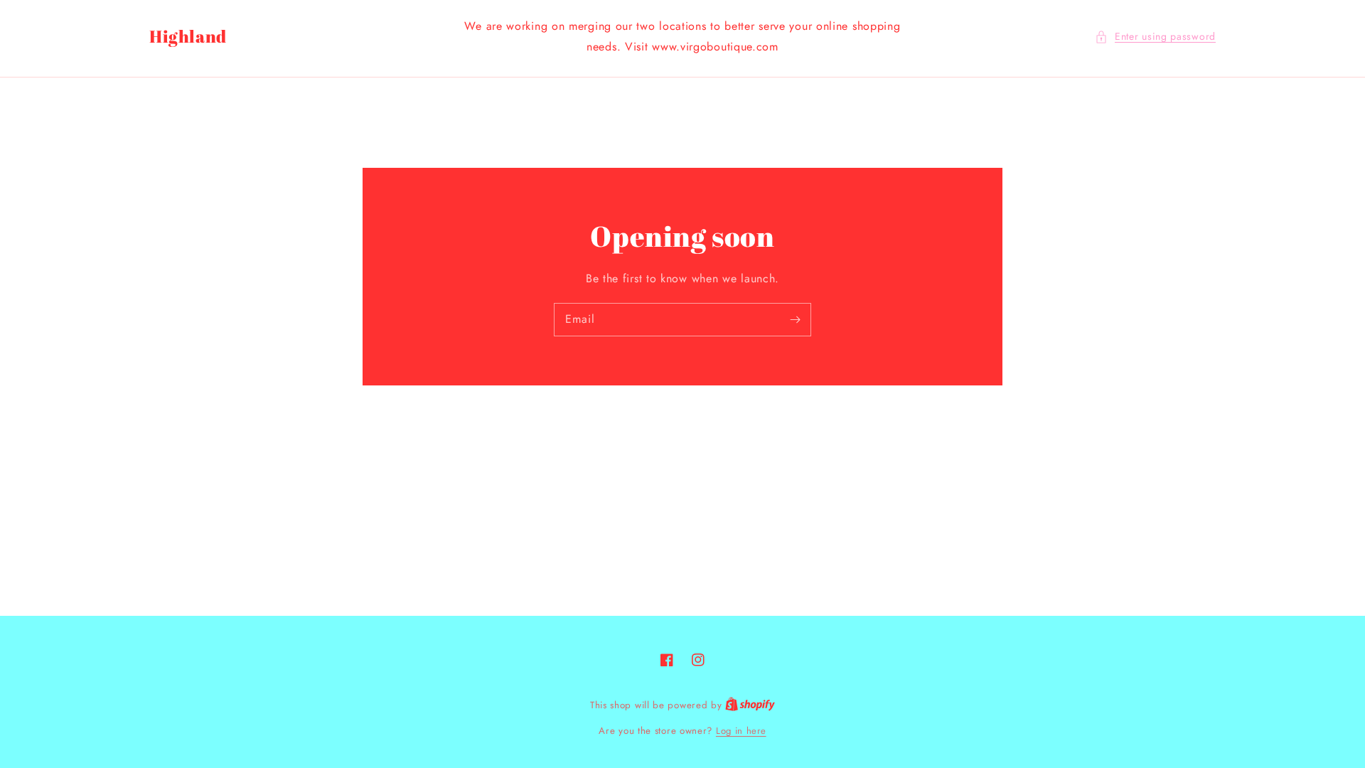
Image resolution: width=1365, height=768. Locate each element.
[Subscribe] (794, 319)
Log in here (741, 730)
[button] (1155, 37)
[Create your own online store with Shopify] (750, 705)
